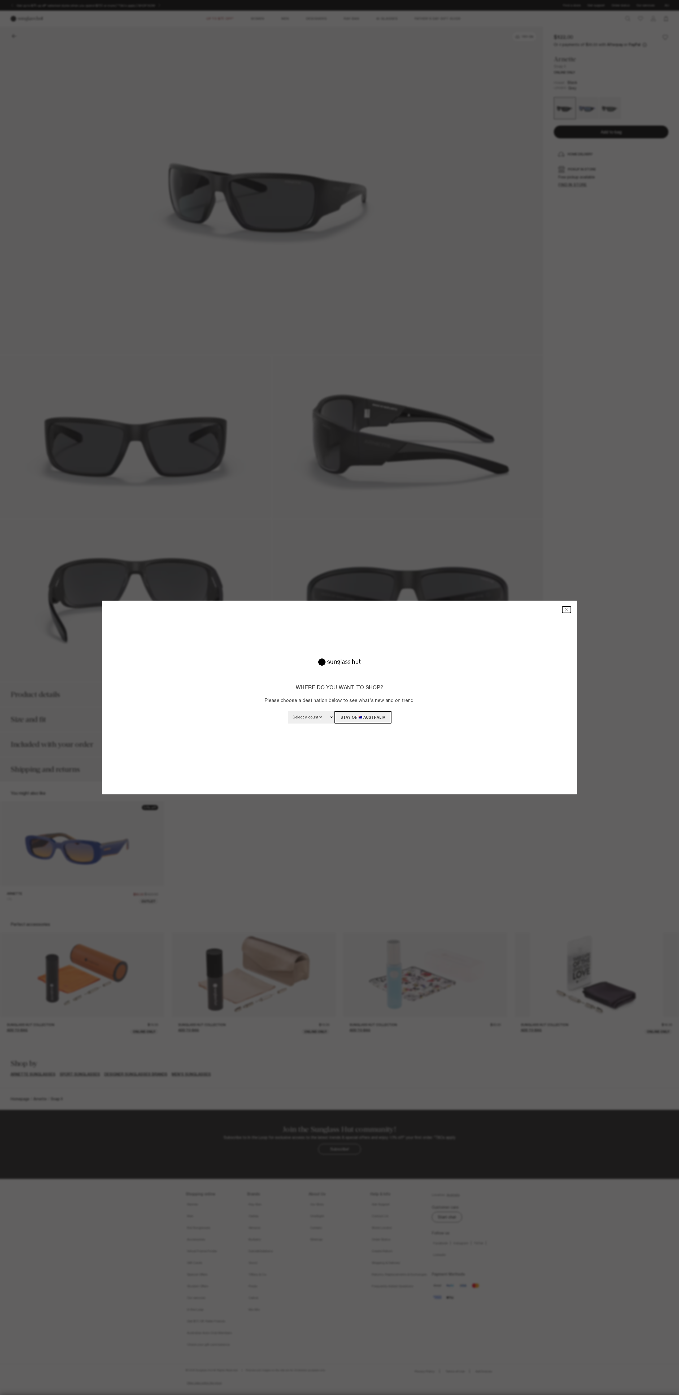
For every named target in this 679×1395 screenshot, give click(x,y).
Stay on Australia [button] (363, 717)
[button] (566, 609)
